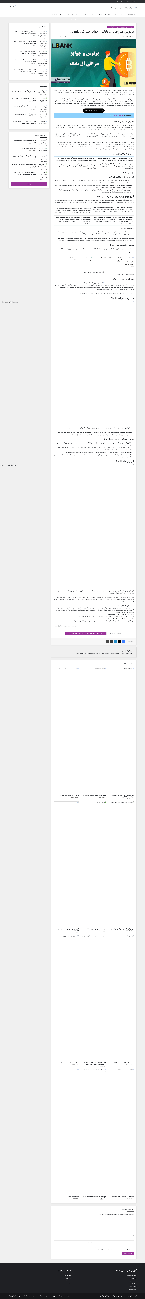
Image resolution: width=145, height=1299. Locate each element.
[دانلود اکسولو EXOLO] (66, 1132)
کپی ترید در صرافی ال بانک (116, 115)
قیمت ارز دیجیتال (64, 1270)
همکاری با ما (46, 1296)
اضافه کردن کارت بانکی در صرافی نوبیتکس (25, 114)
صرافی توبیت (133, 1278)
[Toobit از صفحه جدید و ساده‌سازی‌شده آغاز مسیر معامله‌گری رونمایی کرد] (42, 63)
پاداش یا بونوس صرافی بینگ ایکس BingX (68, 795)
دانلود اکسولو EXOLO (73, 1196)
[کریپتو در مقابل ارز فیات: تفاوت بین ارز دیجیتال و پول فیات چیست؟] (42, 166)
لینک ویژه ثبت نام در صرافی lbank (94, 110)
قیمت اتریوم (68, 1278)
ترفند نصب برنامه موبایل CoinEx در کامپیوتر (123, 1196)
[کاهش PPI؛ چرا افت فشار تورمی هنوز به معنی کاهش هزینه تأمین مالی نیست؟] (42, 35)
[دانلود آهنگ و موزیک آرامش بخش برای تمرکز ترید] (42, 93)
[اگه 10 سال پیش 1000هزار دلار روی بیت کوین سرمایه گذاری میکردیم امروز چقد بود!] (42, 176)
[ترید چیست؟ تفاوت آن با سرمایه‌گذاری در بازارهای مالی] (42, 158)
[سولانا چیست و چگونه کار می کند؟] (42, 151)
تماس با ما (61, 1296)
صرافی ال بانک (133, 1283)
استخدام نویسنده (54, 1296)
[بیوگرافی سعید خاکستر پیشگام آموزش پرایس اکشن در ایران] (42, 108)
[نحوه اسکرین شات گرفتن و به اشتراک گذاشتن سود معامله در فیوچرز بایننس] (42, 124)
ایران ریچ (123, 1296)
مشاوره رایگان (120, 1)
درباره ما (67, 1296)
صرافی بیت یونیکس (132, 1275)
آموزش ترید (92, 14)
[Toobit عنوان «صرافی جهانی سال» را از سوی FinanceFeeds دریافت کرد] (42, 45)
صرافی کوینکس (133, 1286)
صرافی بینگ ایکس (132, 1289)
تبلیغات (41, 1296)
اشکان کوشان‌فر (129, 36)
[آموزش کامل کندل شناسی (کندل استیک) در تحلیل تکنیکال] (42, 101)
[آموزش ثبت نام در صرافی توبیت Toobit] (93, 864)
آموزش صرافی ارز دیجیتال (104, 14)
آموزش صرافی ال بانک (113, 27)
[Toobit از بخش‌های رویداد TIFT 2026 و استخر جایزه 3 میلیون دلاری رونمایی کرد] (42, 73)
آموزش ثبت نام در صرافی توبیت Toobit (96, 929)
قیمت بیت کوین (67, 1275)
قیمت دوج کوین (67, 1283)
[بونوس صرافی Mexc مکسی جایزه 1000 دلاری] (121, 998)
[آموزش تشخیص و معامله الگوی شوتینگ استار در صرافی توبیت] (129, 262)
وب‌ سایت (90, 1242)
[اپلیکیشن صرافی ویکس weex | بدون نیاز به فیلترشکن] (66, 864)
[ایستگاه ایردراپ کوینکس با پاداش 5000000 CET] (93, 731)
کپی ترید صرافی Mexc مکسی (74, 257)
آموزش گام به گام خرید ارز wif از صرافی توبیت (122, 929)
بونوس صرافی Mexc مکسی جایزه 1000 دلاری (122, 1062)
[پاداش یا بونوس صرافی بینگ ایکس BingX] (66, 731)
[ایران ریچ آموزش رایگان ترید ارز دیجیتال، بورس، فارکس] (123, 8)
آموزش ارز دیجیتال (119, 14)
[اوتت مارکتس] (72, 19)
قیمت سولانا (68, 1280)
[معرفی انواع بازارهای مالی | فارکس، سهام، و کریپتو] (42, 142)
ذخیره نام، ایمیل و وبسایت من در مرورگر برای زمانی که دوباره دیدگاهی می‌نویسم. (114, 1249)
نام (133, 1235)
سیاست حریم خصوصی (33, 1296)
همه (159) (29, 184)
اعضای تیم (24, 1296)
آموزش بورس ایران (81, 14)
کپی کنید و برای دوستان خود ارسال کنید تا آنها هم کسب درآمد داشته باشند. (86, 633)
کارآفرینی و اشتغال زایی (57, 14)
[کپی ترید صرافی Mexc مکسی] (87, 260)
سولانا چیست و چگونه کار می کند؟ (27, 148)
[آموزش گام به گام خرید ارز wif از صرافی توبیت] (121, 864)
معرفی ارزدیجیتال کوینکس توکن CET (69, 1062)
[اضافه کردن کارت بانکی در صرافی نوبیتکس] (42, 116)
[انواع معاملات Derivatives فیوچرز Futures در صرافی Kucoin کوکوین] (121, 731)
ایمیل (132, 1242)
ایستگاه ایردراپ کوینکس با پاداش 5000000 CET (94, 795)
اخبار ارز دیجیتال (131, 14)
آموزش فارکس (69, 14)
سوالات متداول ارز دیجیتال (15, 1296)
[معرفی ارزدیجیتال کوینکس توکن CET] (66, 998)
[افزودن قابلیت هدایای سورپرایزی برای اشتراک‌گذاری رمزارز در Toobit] (42, 54)
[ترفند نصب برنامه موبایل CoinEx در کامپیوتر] (121, 1132)
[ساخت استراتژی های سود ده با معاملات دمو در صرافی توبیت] (93, 1132)
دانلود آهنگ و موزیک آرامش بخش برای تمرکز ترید (24, 91)
